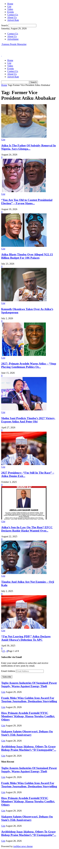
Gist (9, 6)
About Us (12, 17)
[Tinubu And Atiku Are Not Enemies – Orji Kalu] (24, 573)
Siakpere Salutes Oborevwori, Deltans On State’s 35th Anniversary (27, 733)
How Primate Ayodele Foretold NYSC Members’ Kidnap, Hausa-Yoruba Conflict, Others (28, 716)
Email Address (8, 671)
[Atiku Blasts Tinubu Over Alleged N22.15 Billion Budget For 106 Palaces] (24, 246)
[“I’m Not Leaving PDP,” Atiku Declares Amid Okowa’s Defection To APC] (24, 628)
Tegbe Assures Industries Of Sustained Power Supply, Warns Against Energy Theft (29, 684)
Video (10, 9)
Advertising (12, 39)
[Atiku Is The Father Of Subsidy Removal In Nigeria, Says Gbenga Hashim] (24, 137)
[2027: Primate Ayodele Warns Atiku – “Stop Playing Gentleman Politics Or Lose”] (24, 355)
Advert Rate (13, 20)
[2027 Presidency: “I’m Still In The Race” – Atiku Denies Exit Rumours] (24, 464)
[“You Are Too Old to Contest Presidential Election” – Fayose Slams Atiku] (24, 191)
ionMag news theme (23, 846)
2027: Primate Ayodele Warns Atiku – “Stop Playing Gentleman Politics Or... (28, 365)
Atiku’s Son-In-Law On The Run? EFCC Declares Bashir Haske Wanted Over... (27, 529)
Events (10, 12)
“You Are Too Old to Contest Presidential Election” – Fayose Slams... (26, 201)
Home (10, 3)
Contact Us (12, 14)
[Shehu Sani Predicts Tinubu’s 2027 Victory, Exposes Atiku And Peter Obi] (24, 409)
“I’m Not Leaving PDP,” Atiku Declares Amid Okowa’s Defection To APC (26, 638)
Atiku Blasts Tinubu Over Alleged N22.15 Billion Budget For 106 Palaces (27, 256)
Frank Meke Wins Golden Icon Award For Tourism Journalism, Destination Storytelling (29, 699)
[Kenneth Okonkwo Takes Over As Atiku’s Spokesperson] (24, 300)
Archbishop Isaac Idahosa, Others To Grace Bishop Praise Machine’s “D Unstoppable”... (28, 748)
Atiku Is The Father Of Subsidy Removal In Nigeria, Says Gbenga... (28, 147)
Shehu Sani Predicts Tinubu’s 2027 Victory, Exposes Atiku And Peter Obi (28, 420)
